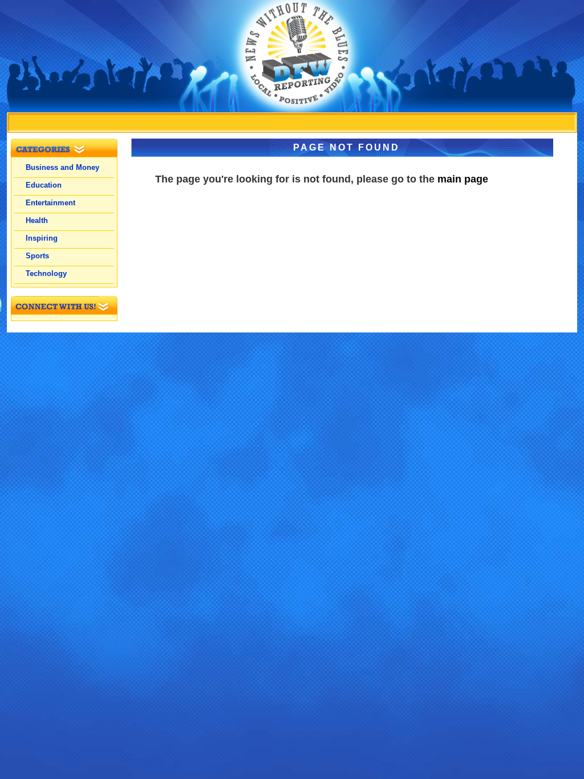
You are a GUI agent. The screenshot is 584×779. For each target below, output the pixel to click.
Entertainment (50, 202)
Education (44, 185)
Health (37, 220)
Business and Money (62, 167)
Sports (37, 255)
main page (462, 179)
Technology (46, 273)
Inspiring (42, 238)
